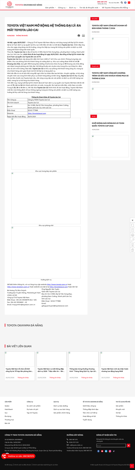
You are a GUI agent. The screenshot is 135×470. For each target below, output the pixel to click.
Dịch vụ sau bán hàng (62, 409)
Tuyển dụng (87, 419)
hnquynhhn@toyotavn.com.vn (23, 304)
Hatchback (9, 409)
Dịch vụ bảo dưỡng (61, 406)
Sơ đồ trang (8, 465)
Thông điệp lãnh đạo (90, 409)
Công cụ (61, 7)
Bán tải (7, 423)
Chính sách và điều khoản (22, 465)
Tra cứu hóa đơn (114, 3)
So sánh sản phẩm (34, 406)
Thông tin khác (121, 416)
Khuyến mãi (120, 409)
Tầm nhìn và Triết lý (90, 412)
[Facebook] (79, 35)
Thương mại (9, 419)
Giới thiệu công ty (89, 406)
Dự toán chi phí (32, 409)
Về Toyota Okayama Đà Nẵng (115, 7)
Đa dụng (8, 416)
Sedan (7, 406)
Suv (6, 412)
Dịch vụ (72, 7)
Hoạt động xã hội (89, 416)
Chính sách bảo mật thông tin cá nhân (45, 465)
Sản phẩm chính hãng (62, 412)
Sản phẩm (49, 7)
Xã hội (118, 412)
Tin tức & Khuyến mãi (89, 7)
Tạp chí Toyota (32, 412)
